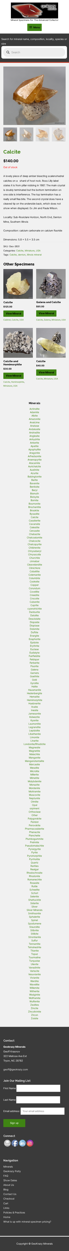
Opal (34, 805)
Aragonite (34, 452)
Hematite (35, 696)
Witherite (34, 991)
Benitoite (34, 486)
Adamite (34, 412)
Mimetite (34, 777)
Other (34, 815)
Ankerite (34, 442)
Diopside (34, 622)
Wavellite (34, 984)
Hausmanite (34, 689)
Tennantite (34, 943)
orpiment (34, 808)
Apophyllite (34, 449)
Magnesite (34, 747)
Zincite (34, 1008)
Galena (47, 319)
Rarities (34, 865)
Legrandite (35, 727)
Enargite (34, 635)
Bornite (34, 500)
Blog (5, 1189)
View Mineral (13, 313)
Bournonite (34, 503)
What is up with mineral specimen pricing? (27, 1221)
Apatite (35, 446)
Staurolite (34, 926)
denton (22, 254)
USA (38, 250)
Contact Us (9, 1194)
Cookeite (34, 581)
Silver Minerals (34, 909)
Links (6, 1208)
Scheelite (34, 889)
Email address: (12, 1111)
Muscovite (34, 794)
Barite (34, 479)
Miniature (30, 250)
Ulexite (34, 964)
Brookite (34, 510)
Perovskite (34, 825)
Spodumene (34, 923)
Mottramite (35, 791)
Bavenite (34, 483)
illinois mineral (34, 254)
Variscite (34, 970)
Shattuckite (34, 899)
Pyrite (34, 852)
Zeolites (34, 1004)
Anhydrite (34, 439)
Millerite (34, 774)
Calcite (19, 250)
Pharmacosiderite (34, 828)
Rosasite (34, 882)
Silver (34, 906)
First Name (9, 1088)
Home (6, 1217)
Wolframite (34, 998)
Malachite (34, 754)
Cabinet (7, 319)
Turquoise (34, 960)
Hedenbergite (34, 693)
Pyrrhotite (34, 859)
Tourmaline (35, 957)
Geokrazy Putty (12, 1171)
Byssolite (34, 513)
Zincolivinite (34, 1011)
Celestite (34, 527)
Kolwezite (34, 716)
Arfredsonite (34, 456)
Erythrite (34, 645)
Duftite (34, 632)
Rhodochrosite (34, 872)
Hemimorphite (17, 382)
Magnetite (34, 750)
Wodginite (34, 994)
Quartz (34, 862)
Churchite (34, 557)
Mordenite (34, 788)
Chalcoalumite (34, 537)
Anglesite (34, 435)
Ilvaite (34, 706)
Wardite (34, 981)
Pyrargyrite (34, 849)
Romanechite (34, 879)
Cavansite (34, 523)
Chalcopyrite (35, 544)
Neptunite (34, 798)
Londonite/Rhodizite (35, 744)
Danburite (34, 612)
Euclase (34, 649)
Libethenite (34, 733)
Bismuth (34, 493)
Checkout (8, 1198)
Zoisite (34, 1018)
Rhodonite (34, 876)
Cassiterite (34, 520)
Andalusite (34, 429)
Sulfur (34, 940)
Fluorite (34, 666)
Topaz (34, 954)
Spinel (34, 920)
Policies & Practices (14, 1212)
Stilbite (34, 933)
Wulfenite (34, 1001)
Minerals (8, 1166)
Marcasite (34, 764)
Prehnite (34, 842)
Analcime (35, 422)
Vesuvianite (34, 974)
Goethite (34, 676)
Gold (34, 679)
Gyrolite (34, 683)
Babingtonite (35, 476)
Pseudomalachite (34, 845)
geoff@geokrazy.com (15, 1069)
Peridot (35, 821)
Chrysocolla (34, 554)
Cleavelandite (34, 564)
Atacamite (34, 463)
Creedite (34, 595)
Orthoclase (35, 811)
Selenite (34, 896)
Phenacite (34, 832)
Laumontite (34, 723)
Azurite (34, 473)
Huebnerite (34, 703)
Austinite (34, 469)
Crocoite (34, 598)
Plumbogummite (34, 838)
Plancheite (34, 835)
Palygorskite (34, 818)
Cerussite (34, 530)
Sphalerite (34, 916)
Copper (34, 584)
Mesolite (34, 767)
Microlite (34, 771)
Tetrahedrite (34, 947)
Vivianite (34, 977)
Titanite (34, 950)
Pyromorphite (34, 855)
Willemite (34, 987)
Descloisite (34, 618)
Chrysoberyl (34, 551)
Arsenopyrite (35, 459)
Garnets (34, 672)
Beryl (34, 490)
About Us (8, 1184)
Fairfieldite (34, 656)
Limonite (34, 737)
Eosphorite (34, 639)
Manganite (34, 757)
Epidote (34, 642)
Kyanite (34, 720)
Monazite (34, 784)
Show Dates (10, 1180)
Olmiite (34, 801)
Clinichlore (34, 567)
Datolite (34, 615)
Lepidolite (34, 730)
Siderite (34, 903)
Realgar (34, 869)
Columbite (34, 578)
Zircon (34, 1014)
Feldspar (34, 659)
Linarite (34, 740)
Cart (5, 1203)
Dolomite (34, 628)
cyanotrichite (34, 608)
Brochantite (34, 507)
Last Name (9, 1099)
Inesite (34, 710)
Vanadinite (34, 967)
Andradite (34, 432)
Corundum (34, 588)
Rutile (34, 886)
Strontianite (34, 937)
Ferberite (34, 662)
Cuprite (34, 605)
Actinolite (34, 408)
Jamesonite (34, 713)
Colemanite (34, 574)
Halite (34, 686)
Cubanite (35, 601)
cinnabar (34, 561)
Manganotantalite (34, 761)
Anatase (34, 425)
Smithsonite (34, 913)
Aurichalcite (34, 466)
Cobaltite (35, 571)
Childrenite (34, 547)
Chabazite (34, 534)
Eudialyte (34, 652)
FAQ (5, 1175)
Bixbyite (34, 496)
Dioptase (34, 625)
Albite (34, 415)
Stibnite (34, 930)
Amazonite (34, 419)
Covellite (34, 591)
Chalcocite (34, 540)
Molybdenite (34, 781)
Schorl (34, 893)
